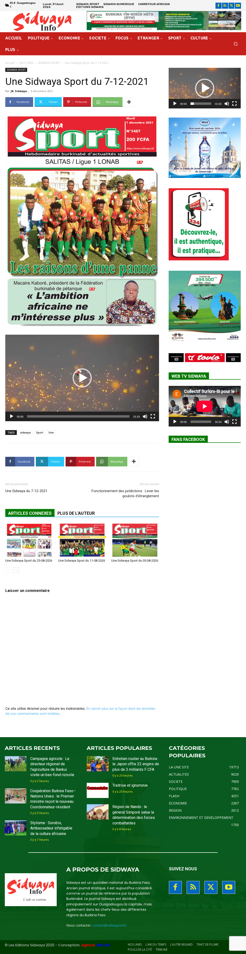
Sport (39, 432)
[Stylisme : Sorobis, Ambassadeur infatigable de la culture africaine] (15, 827)
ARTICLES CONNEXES (30, 513)
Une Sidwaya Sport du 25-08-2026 (28, 560)
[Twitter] (231, 5)
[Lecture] (11, 416)
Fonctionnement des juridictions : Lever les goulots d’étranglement (125, 493)
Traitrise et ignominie (130, 785)
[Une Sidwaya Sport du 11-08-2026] (82, 540)
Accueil (10, 63)
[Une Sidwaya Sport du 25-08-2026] (29, 540)
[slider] (78, 416)
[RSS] (225, 5)
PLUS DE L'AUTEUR (76, 513)
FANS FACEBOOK (188, 439)
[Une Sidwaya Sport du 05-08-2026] (135, 540)
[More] (129, 102)
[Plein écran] (152, 416)
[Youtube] (238, 5)
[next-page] (16, 570)
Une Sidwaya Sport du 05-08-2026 (134, 560)
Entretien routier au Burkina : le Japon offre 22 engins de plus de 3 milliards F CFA (135, 764)
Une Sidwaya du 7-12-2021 (26, 491)
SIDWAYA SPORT (49, 63)
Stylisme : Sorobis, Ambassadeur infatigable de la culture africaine (51, 828)
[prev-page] (8, 570)
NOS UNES (26, 63)
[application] (82, 378)
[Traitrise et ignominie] (97, 790)
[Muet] (145, 416)
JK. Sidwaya (19, 91)
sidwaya (25, 432)
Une (51, 432)
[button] (235, 44)
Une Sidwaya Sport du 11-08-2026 (81, 560)
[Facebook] (218, 5)
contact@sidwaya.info (109, 925)
